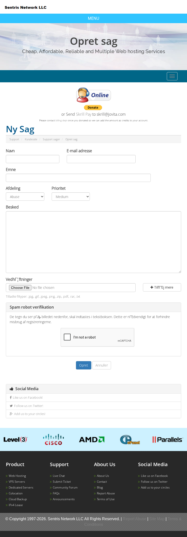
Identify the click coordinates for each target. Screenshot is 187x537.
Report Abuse (106, 493)
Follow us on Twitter (154, 482)
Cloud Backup (18, 499)
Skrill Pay (83, 114)
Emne (11, 169)
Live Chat (59, 476)
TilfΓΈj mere (163, 287)
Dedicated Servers (21, 487)
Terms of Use (106, 499)
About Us (103, 476)
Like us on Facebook (154, 476)
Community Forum (65, 487)
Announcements (64, 499)
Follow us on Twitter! (28, 406)
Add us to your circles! (29, 414)
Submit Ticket (62, 482)
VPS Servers (17, 482)
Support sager (51, 139)
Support (14, 139)
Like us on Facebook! (27, 397)
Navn (10, 150)
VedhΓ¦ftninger (19, 279)
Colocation (16, 493)
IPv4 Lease (16, 505)
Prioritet (58, 188)
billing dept (61, 120)
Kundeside (31, 139)
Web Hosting (17, 476)
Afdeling (13, 188)
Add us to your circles (155, 487)
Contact (102, 482)
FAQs (56, 493)
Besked (12, 207)
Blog (100, 487)
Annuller (101, 365)
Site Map (157, 519)
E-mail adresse (79, 150)
